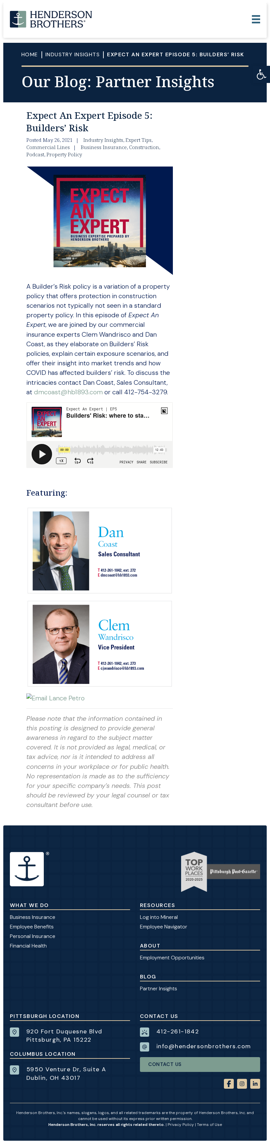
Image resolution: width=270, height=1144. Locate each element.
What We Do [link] (29, 905)
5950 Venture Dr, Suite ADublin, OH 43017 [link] (66, 1073)
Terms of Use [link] (209, 1124)
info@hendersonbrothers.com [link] (203, 1046)
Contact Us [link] (165, 1064)
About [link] (150, 945)
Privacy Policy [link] (181, 1124)
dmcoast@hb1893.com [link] (68, 392)
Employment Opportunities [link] (172, 957)
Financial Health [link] (28, 945)
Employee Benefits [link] (32, 926)
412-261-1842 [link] (177, 1031)
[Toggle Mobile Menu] (256, 19)
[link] (261, 74)
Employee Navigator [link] (163, 926)
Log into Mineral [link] (159, 917)
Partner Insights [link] (158, 988)
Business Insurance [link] (32, 917)
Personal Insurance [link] (32, 936)
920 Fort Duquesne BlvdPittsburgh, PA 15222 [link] (64, 1035)
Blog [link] (148, 976)
